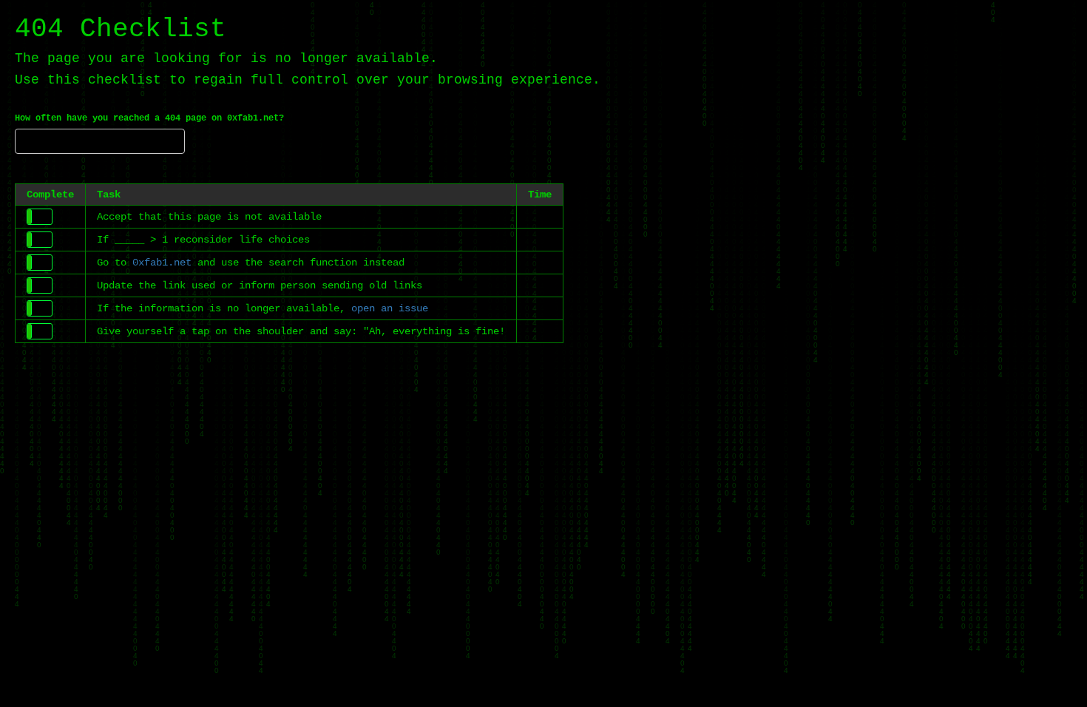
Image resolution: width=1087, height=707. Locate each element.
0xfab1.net (162, 262)
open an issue (389, 308)
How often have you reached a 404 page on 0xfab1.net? (149, 118)
